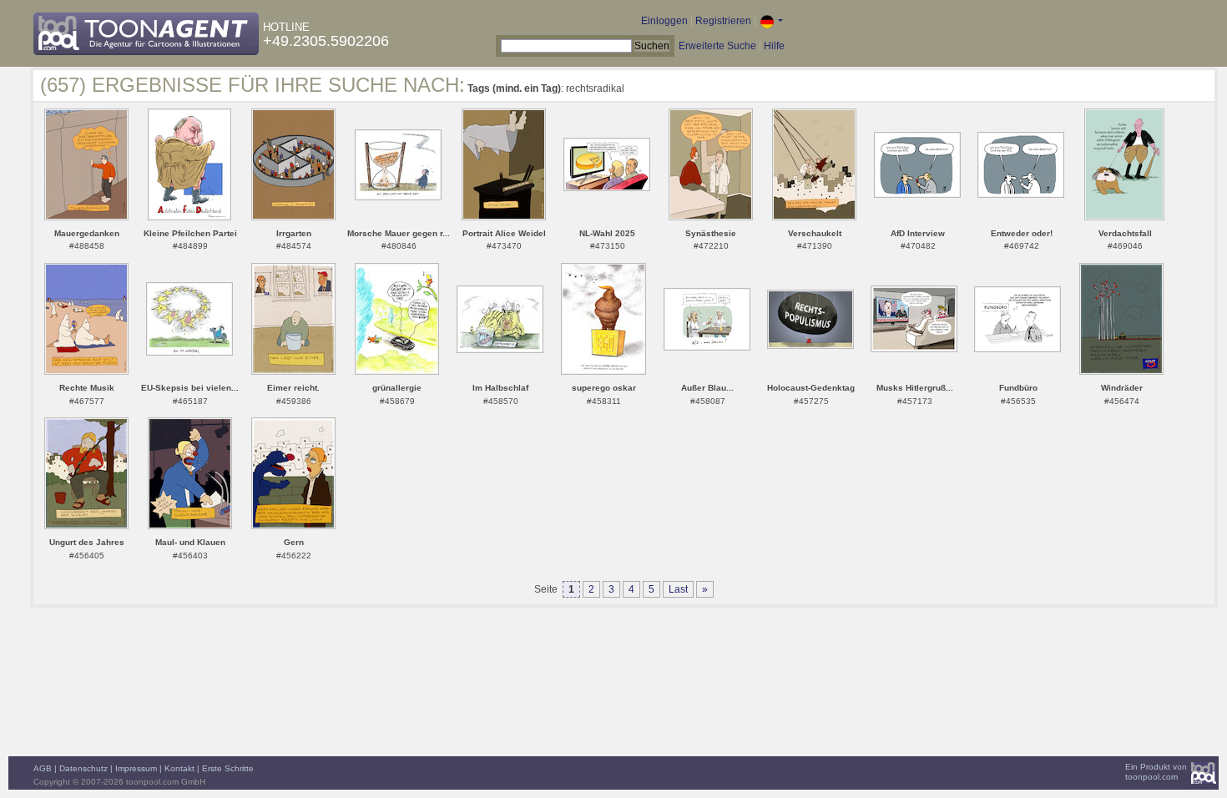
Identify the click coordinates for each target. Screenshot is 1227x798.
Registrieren (723, 21)
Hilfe (774, 46)
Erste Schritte (228, 768)
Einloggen (664, 21)
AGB (42, 768)
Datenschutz (83, 768)
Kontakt (179, 768)
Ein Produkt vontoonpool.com (1156, 771)
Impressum (136, 768)
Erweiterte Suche (717, 46)
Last (678, 589)
